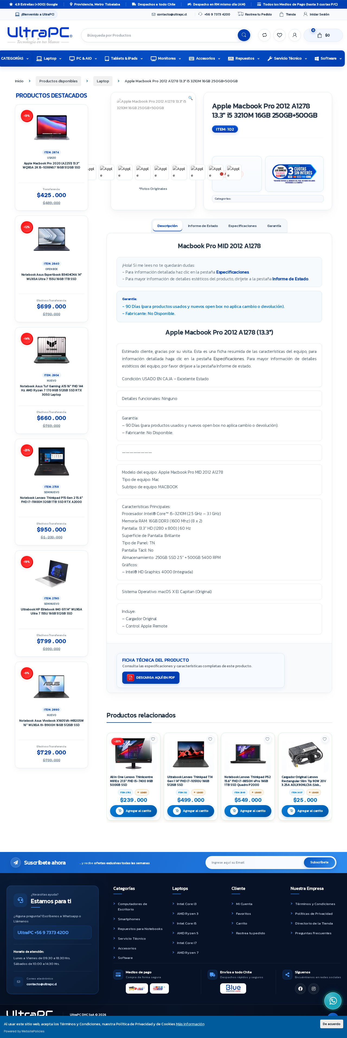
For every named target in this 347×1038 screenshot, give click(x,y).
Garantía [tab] (274, 225)
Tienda (291, 14)
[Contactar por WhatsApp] (333, 1001)
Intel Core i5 (187, 923)
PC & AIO (84, 58)
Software (328, 58)
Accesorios (205, 58)
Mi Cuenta (244, 903)
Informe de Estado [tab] (203, 225)
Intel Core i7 (187, 942)
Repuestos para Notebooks (140, 928)
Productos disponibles (58, 81)
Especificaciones (232, 272)
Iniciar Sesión (319, 14)
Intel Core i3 (187, 903)
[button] (190, 98)
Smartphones (129, 919)
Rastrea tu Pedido (258, 14)
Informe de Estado (290, 279)
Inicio (19, 81)
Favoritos (243, 913)
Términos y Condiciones (315, 903)
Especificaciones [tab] (243, 225)
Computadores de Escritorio (132, 906)
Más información (190, 1024)
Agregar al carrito (138, 810)
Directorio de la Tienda (314, 923)
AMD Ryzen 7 (187, 952)
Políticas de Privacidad (314, 913)
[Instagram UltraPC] (313, 988)
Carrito (241, 923)
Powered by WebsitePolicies (24, 1031)
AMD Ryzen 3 (187, 913)
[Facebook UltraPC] (300, 988)
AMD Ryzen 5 (187, 933)
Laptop (50, 58)
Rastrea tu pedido (250, 933)
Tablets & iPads (124, 58)
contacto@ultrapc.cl (172, 14)
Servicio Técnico (288, 58)
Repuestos (245, 58)
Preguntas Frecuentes (313, 933)
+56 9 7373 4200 (217, 14)
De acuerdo (331, 1023)
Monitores (167, 58)
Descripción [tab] (167, 225)
